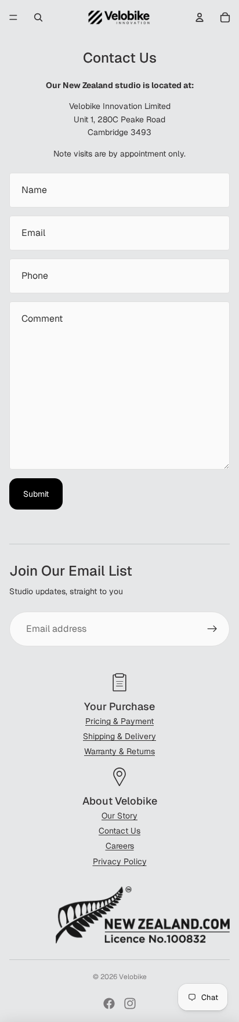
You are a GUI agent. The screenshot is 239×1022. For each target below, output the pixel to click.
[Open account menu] (199, 17)
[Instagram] (130, 1003)
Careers (120, 846)
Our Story (119, 815)
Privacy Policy (120, 861)
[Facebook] (109, 1003)
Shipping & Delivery (119, 736)
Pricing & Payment (119, 721)
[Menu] (13, 17)
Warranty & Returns (119, 751)
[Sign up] (212, 629)
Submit (36, 494)
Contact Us (119, 830)
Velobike (133, 976)
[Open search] (38, 17)
